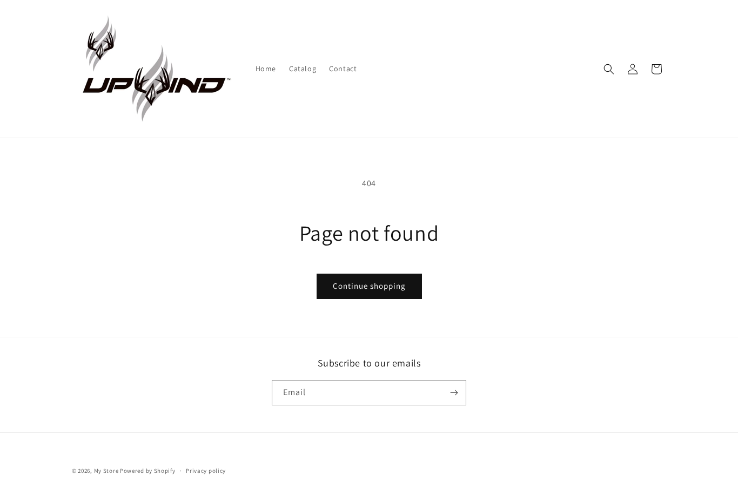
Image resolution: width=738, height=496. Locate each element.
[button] (609, 69)
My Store (106, 470)
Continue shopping (369, 286)
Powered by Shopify (148, 470)
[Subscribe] (454, 392)
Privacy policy (206, 470)
